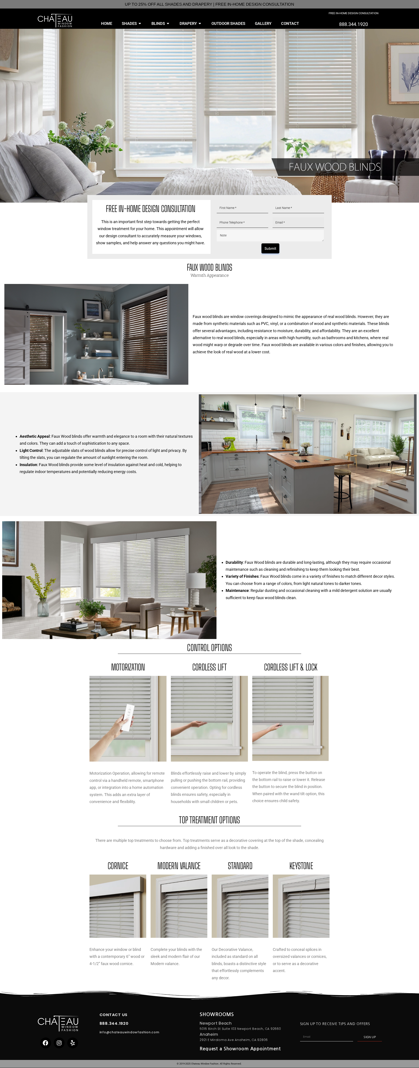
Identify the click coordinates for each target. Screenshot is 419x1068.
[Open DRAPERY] (200, 23)
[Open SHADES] (140, 23)
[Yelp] (72, 1042)
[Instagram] (59, 1042)
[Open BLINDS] (168, 23)
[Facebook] (45, 1042)
